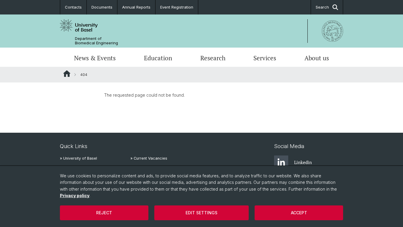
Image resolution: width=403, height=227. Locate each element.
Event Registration (176, 7)
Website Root (66, 73)
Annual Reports (136, 7)
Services (264, 58)
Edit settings (201, 212)
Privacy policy (74, 195)
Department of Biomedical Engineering (96, 40)
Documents (101, 7)
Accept (299, 212)
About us (316, 58)
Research (212, 58)
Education (158, 58)
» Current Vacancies (148, 158)
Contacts (73, 7)
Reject (104, 212)
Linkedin (303, 162)
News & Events (95, 58)
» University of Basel (78, 158)
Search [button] (322, 7)
